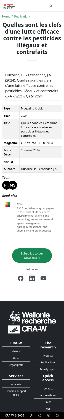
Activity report (48, 369)
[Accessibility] (48, 415)
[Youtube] (43, 278)
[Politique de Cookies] (39, 415)
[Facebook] (20, 278)
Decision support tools (16, 392)
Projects (48, 355)
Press (48, 402)
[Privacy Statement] (31, 415)
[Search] (50, 5)
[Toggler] (58, 5)
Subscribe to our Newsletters (32, 256)
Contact (48, 388)
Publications (22, 16)
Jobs (48, 408)
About (16, 358)
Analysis (16, 384)
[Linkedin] (32, 278)
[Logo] (32, 322)
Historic (16, 351)
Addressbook (48, 395)
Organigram (16, 364)
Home (6, 16)
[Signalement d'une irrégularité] (57, 415)
